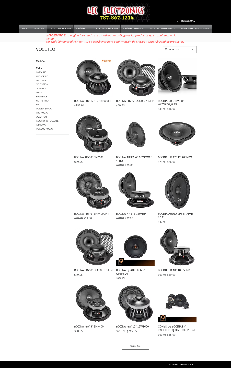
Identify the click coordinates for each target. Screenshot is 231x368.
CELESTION (42, 84)
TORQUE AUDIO (44, 129)
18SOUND (41, 72)
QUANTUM (41, 117)
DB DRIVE (41, 80)
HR (37, 105)
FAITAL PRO (42, 101)
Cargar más (135, 346)
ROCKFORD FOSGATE (47, 121)
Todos (39, 68)
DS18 (39, 92)
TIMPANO (41, 125)
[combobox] (180, 49)
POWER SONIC (44, 109)
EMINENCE (41, 97)
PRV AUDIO (42, 113)
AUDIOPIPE (42, 76)
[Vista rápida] (93, 77)
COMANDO (41, 88)
